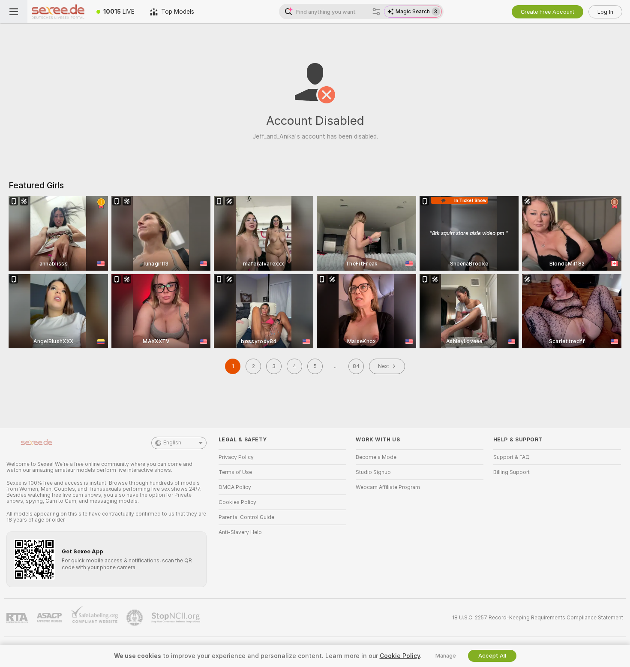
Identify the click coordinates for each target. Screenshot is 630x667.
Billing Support (511, 472)
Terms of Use (235, 472)
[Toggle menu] (13, 11)
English (172, 443)
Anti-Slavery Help (240, 532)
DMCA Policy (235, 487)
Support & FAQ (511, 457)
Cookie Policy (400, 655)
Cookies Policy (237, 502)
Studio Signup (373, 472)
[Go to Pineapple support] (135, 618)
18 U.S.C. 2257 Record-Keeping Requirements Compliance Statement (537, 618)
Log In (605, 12)
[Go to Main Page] (58, 11)
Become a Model (377, 457)
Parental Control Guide (246, 517)
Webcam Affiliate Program (388, 487)
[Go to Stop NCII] (176, 618)
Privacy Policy (236, 457)
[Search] (376, 12)
